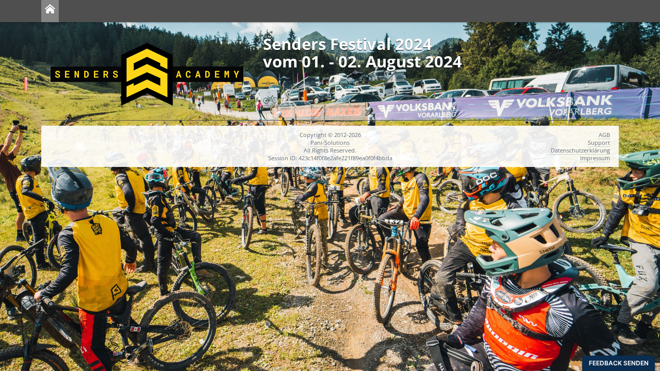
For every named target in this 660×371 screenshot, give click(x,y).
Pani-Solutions (330, 142)
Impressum (595, 158)
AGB (604, 135)
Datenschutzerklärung (580, 150)
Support (599, 142)
